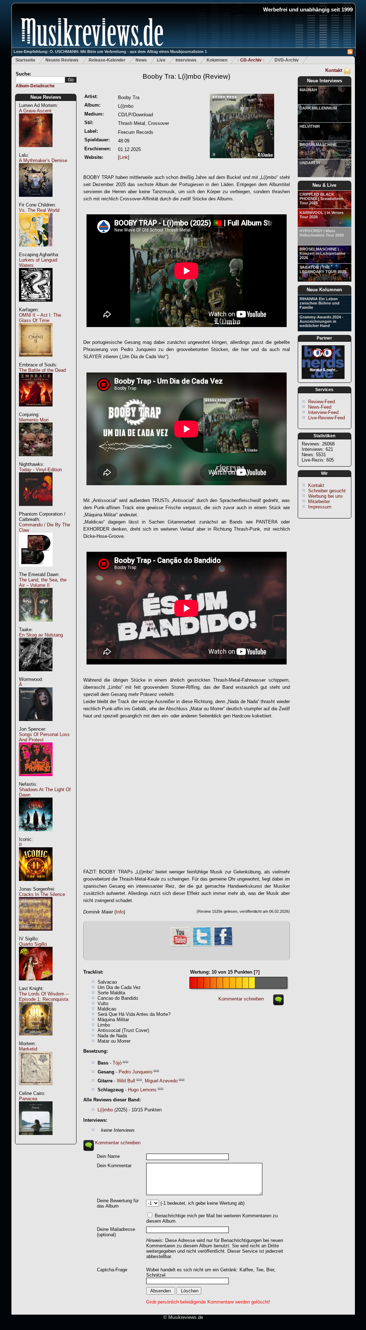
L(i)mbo (105, 1109)
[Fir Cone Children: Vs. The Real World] (36, 250)
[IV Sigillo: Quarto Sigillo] (36, 984)
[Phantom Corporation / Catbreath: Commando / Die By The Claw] (36, 570)
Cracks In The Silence (42, 894)
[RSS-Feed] (350, 52)
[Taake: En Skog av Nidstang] (36, 675)
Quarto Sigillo (33, 944)
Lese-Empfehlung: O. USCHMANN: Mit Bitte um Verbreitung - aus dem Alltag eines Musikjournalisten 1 (110, 51)
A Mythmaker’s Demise (43, 160)
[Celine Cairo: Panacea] (36, 1138)
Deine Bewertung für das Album (118, 1203)
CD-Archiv (251, 60)
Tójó (117, 1063)
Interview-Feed (323, 412)
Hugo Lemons (142, 1089)
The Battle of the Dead (42, 370)
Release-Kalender (107, 60)
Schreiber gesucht (327, 490)
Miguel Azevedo (161, 1080)
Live (161, 60)
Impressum (319, 507)
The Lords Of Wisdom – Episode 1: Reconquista (43, 996)
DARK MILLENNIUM (318, 108)
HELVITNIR (310, 126)
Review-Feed (321, 401)
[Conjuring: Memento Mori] (36, 460)
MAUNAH (308, 90)
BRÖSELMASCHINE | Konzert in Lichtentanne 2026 (322, 253)
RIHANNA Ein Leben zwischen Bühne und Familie (320, 303)
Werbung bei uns (325, 496)
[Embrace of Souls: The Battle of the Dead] (36, 410)
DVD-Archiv (286, 60)
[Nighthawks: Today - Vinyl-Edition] (36, 509)
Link (123, 157)
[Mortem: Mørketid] (36, 1089)
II (20, 844)
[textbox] (40, 80)
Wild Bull (126, 1080)
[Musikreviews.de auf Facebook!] (223, 945)
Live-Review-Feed (326, 417)
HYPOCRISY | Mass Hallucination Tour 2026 (322, 233)
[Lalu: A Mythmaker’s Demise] (36, 200)
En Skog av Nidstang (41, 635)
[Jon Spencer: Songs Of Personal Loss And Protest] (36, 780)
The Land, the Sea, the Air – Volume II (42, 582)
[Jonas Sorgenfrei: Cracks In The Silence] (36, 934)
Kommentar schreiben (241, 999)
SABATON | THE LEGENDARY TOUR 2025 (323, 269)
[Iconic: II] (36, 884)
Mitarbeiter (319, 501)
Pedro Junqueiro (135, 1072)
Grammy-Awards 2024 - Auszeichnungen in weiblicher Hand (321, 321)
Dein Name (108, 1156)
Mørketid (28, 1049)
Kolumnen (217, 60)
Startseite (25, 60)
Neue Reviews (45, 97)
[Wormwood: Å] (36, 724)
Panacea (28, 1098)
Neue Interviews (324, 80)
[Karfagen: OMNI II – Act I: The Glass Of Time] (36, 360)
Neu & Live (324, 185)
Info (120, 912)
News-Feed (319, 407)
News (141, 60)
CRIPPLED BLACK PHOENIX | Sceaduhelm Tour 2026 (321, 198)
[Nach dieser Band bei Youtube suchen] (180, 946)
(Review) (186, 76)
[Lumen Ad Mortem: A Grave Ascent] (36, 151)
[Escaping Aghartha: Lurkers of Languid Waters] (36, 305)
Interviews (186, 60)
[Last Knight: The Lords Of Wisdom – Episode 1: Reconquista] (36, 1039)
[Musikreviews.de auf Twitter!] (202, 945)
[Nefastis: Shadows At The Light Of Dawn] (36, 835)
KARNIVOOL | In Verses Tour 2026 (321, 214)
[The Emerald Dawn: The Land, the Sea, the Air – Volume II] (36, 625)
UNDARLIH (310, 163)
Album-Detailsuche (35, 85)
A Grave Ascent (35, 110)
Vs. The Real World (39, 210)
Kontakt (333, 70)
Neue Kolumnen (324, 289)
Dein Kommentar (114, 1165)
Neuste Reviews (62, 60)
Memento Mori (34, 420)
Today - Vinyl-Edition (40, 469)
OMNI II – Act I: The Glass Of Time (40, 317)
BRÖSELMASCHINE (318, 144)
